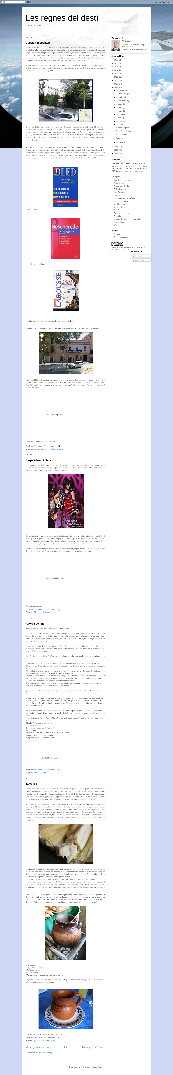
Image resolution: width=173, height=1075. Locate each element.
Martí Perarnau (119, 204)
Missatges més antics (93, 1047)
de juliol (120, 107)
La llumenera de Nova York (124, 198)
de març (120, 121)
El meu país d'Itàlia (121, 186)
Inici (66, 1047)
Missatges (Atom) (45, 1053)
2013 (116, 74)
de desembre (122, 90)
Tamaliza (31, 784)
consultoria (117, 169)
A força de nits (35, 623)
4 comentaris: (49, 770)
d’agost (120, 104)
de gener (120, 142)
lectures (143, 166)
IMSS (47, 1041)
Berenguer (128, 41)
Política (136, 163)
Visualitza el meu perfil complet (134, 50)
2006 (116, 153)
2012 (116, 77)
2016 (116, 63)
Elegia (119, 171)
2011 (116, 80)
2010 (116, 84)
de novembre (122, 94)
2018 (116, 60)
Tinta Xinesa (119, 216)
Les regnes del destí (62, 17)
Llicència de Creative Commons (128, 248)
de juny (120, 111)
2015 (116, 67)
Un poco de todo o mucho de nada (127, 219)
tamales (61, 812)
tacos (81, 799)
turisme (128, 169)
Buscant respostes (38, 42)
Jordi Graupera (119, 192)
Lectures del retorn (121, 201)
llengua (37, 449)
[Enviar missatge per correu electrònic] (59, 446)
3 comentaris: (49, 609)
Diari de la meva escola (123, 180)
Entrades (138, 256)
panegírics (52, 449)
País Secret (118, 210)
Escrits (131, 171)
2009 (116, 87)
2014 (116, 70)
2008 (116, 147)
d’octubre (120, 97)
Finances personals (121, 237)
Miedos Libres (119, 207)
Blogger (101, 1067)
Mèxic (36, 612)
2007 (116, 150)
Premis (141, 171)
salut (137, 171)
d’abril (119, 118)
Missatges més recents (38, 1047)
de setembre (122, 101)
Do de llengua (119, 183)
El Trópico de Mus (121, 189)
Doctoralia (118, 234)
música (43, 449)
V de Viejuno (119, 222)
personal (60, 449)
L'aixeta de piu (119, 195)
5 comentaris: (49, 446)
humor (144, 163)
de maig (120, 114)
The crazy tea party (121, 213)
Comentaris (139, 260)
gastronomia (39, 1041)
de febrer (120, 125)
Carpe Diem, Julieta (38, 460)
